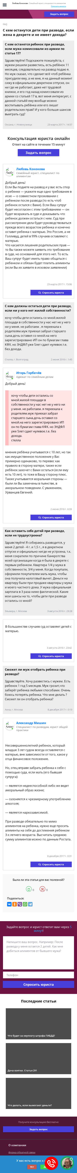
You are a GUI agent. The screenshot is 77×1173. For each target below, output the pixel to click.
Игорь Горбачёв (28, 373)
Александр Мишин (31, 723)
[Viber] (20, 904)
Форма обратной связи (21, 1152)
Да (45, 1166)
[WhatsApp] (25, 904)
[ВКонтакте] (9, 904)
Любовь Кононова (30, 169)
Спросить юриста (58, 6)
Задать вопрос (59, 14)
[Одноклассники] (14, 904)
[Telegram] (30, 904)
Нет (32, 1166)
